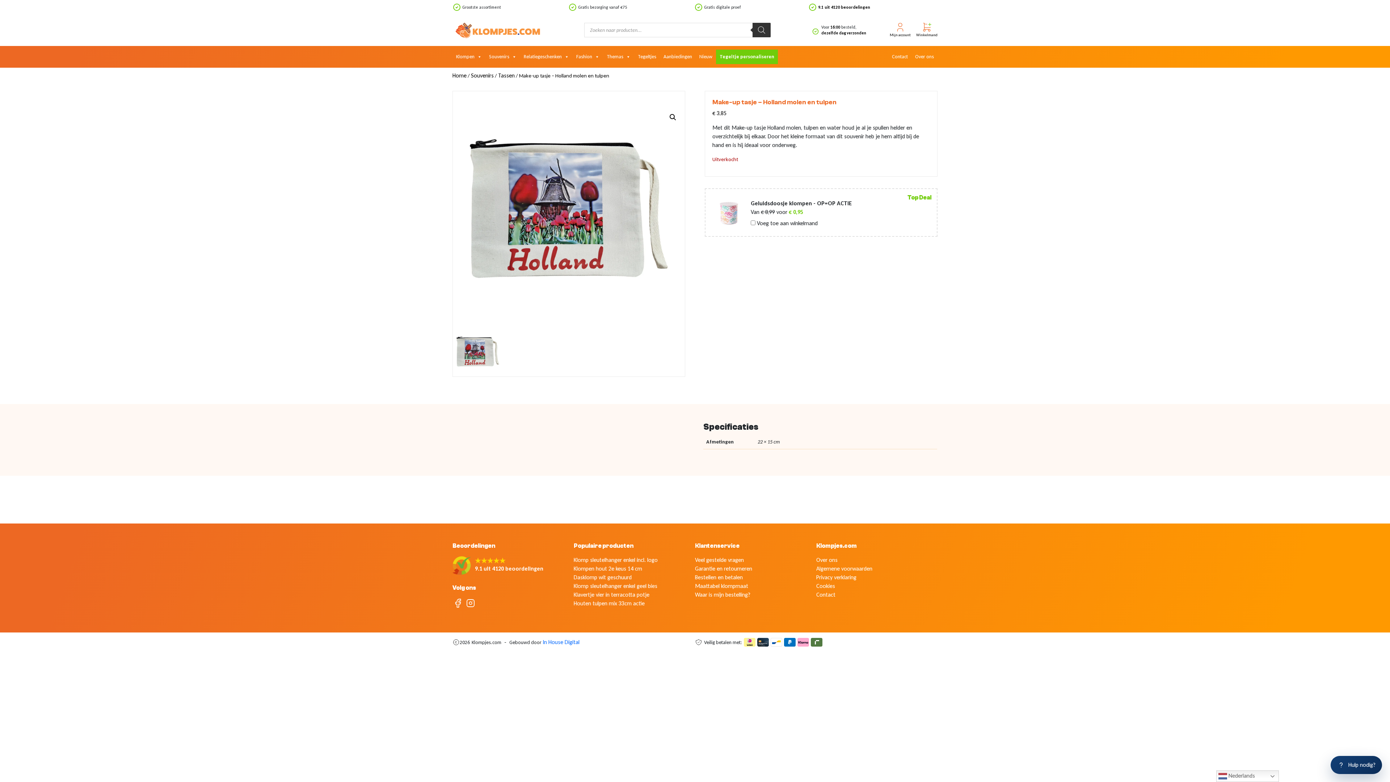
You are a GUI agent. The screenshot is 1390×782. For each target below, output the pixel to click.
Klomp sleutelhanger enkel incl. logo (616, 559)
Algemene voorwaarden (844, 568)
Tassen (506, 75)
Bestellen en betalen (719, 577)
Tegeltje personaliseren (747, 57)
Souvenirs (499, 57)
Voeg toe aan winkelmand (786, 223)
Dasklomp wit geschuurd (603, 577)
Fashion (584, 57)
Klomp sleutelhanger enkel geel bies (615, 586)
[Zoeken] (762, 30)
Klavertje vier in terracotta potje (611, 594)
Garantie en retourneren (723, 568)
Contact (900, 57)
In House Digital (561, 642)
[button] (672, 117)
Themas (615, 57)
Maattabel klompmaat (721, 586)
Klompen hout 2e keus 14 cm (608, 568)
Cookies (825, 586)
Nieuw (705, 57)
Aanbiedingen (678, 57)
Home (459, 75)
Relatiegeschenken (543, 57)
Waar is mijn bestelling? (722, 594)
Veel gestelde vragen (719, 559)
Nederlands (1241, 775)
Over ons (924, 57)
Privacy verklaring (836, 577)
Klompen (465, 57)
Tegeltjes (647, 57)
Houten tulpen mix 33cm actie (609, 603)
